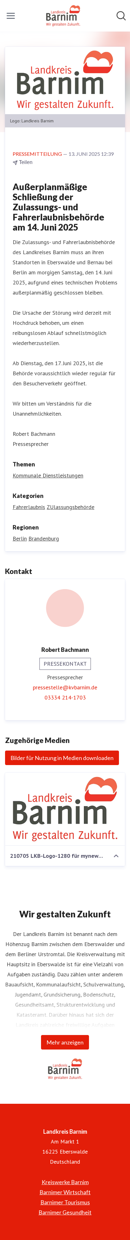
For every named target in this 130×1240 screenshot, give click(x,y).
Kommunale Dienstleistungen (48, 475)
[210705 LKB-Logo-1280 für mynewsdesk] (65, 809)
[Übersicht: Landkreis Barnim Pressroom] (63, 16)
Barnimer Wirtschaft (65, 1192)
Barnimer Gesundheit (65, 1212)
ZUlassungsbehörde (70, 507)
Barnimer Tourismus (65, 1202)
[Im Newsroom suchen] (121, 16)
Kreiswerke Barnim (65, 1182)
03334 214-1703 (65, 697)
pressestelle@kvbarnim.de (65, 687)
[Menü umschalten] (11, 15)
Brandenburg (43, 538)
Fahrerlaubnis (29, 507)
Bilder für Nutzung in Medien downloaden (62, 757)
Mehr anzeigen (65, 1042)
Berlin (20, 538)
